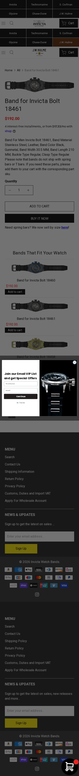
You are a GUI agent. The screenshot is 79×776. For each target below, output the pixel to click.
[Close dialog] (74, 362)
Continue (20, 396)
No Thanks (21, 403)
